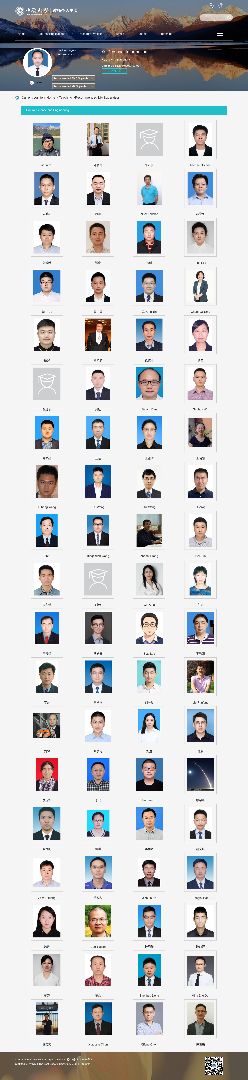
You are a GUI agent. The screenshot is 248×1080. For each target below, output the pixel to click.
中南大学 (85, 1063)
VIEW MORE (114, 71)
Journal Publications (52, 33)
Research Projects (90, 33)
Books (120, 33)
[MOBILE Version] (220, 5)
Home (21, 33)
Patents (142, 33)
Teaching (166, 33)
